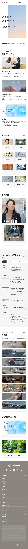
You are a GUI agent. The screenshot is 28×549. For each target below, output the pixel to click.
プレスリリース (19, 261)
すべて (4, 261)
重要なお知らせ (10, 261)
